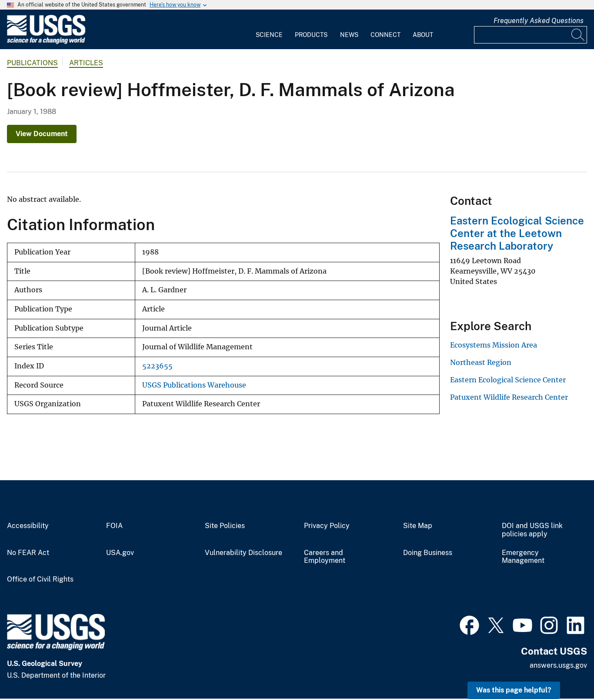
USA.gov (120, 553)
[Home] (46, 42)
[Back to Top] (562, 667)
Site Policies (225, 526)
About (423, 34)
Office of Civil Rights (40, 579)
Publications (32, 63)
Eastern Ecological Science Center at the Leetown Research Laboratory (517, 233)
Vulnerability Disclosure (243, 553)
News (349, 34)
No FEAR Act (28, 553)
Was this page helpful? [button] (513, 690)
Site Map (417, 526)
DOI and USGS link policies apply (532, 530)
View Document (42, 134)
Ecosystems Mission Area (493, 345)
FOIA (114, 526)
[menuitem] (269, 29)
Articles (86, 63)
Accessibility (28, 526)
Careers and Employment (324, 557)
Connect (385, 34)
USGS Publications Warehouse (194, 385)
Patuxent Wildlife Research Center (509, 397)
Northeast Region (480, 362)
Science (269, 34)
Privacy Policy (327, 526)
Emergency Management (523, 557)
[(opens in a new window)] (469, 624)
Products (311, 34)
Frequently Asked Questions (539, 21)
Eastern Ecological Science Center (508, 379)
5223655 (157, 366)
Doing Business (427, 553)
